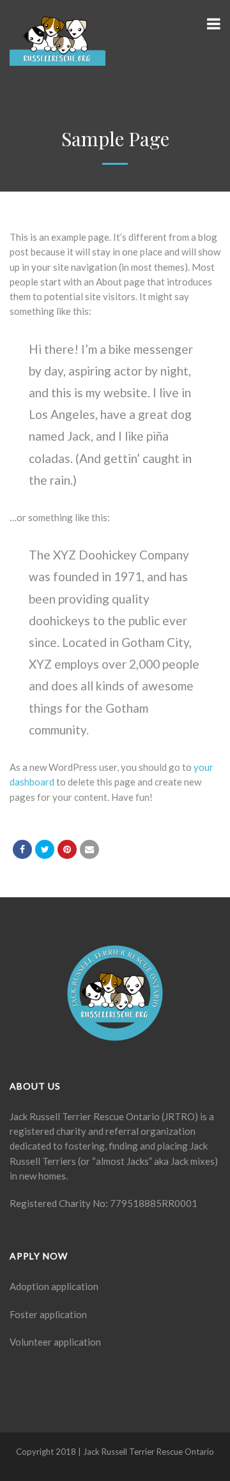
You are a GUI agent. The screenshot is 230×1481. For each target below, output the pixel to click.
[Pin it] (67, 849)
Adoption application (54, 1286)
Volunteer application (55, 1342)
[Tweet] (44, 849)
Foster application (48, 1314)
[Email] (89, 849)
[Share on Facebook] (22, 849)
